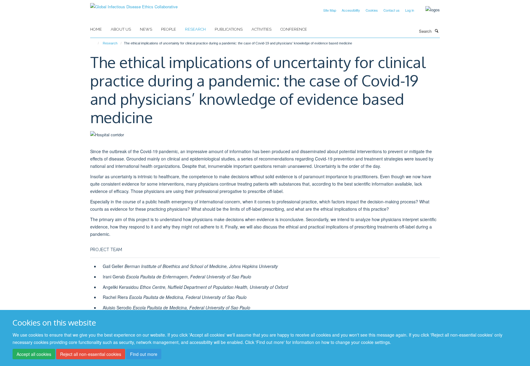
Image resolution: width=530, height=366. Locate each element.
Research (195, 29)
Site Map (329, 10)
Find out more (143, 354)
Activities (261, 29)
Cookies (372, 10)
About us (121, 29)
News (146, 29)
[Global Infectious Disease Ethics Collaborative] (134, 4)
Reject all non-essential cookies (90, 354)
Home (96, 29)
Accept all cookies (34, 354)
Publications (229, 29)
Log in (409, 10)
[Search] (436, 30)
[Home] (95, 43)
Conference (293, 29)
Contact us (391, 10)
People (168, 29)
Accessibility (351, 10)
